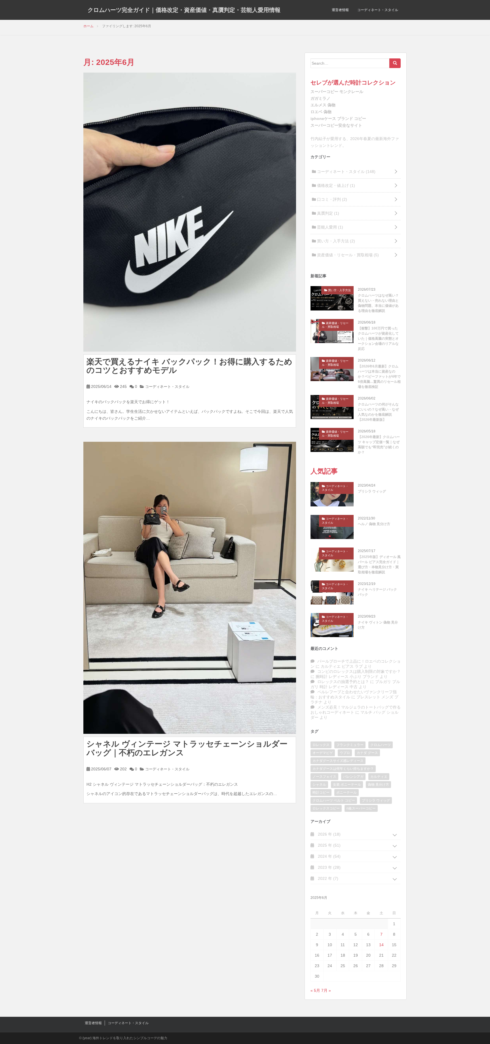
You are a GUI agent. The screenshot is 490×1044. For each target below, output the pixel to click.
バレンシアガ (353, 777)
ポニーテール (346, 792)
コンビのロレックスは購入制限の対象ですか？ (359, 671)
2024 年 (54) (329, 856)
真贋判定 (327, 213)
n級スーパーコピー (361, 808)
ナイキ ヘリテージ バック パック (377, 592)
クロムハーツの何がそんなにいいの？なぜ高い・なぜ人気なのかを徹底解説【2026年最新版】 (378, 412)
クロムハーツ (380, 745)
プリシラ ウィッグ (372, 491)
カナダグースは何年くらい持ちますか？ (343, 769)
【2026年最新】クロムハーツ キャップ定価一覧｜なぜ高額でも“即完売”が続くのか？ (379, 444)
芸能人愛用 (329, 227)
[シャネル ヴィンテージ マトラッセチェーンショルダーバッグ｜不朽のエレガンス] (189, 587)
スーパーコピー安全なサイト (336, 125)
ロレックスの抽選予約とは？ (343, 681)
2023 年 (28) (329, 867)
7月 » (326, 990)
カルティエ (378, 777)
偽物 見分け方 (378, 785)
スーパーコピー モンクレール (337, 91)
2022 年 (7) (327, 878)
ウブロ (345, 753)
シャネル (319, 785)
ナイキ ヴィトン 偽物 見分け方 (378, 624)
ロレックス (321, 745)
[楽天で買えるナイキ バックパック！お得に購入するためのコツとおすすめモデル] (189, 211)
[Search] (395, 63)
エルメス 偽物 (323, 105)
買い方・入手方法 (335, 241)
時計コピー (321, 792)
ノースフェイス (324, 777)
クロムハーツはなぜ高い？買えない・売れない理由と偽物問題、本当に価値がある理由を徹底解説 (378, 303)
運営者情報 (340, 10)
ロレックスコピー (326, 808)
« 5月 (315, 990)
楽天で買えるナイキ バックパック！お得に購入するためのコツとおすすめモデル (189, 366)
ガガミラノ (320, 98)
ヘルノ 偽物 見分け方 (374, 524)
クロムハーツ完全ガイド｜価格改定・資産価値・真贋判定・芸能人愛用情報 (184, 10)
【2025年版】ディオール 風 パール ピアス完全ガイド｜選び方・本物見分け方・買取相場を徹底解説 (379, 564)
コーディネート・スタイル (377, 10)
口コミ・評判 (331, 199)
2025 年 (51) (329, 845)
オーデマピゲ (322, 753)
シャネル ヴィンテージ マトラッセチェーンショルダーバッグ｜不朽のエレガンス (187, 748)
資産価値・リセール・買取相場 (347, 255)
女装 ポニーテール (347, 785)
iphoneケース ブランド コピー (338, 118)
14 (381, 944)
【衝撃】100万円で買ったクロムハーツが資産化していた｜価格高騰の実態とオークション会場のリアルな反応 (378, 338)
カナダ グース (367, 753)
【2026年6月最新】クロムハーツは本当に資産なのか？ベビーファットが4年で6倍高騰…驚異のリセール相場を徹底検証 (379, 376)
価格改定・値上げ (335, 185)
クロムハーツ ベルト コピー (333, 800)
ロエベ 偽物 (321, 111)
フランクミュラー (350, 745)
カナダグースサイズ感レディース (338, 761)
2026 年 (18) (329, 834)
